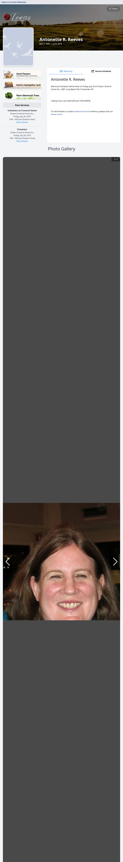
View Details (22, 122)
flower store (56, 114)
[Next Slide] (115, 561)
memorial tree (81, 111)
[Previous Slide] (7, 561)
